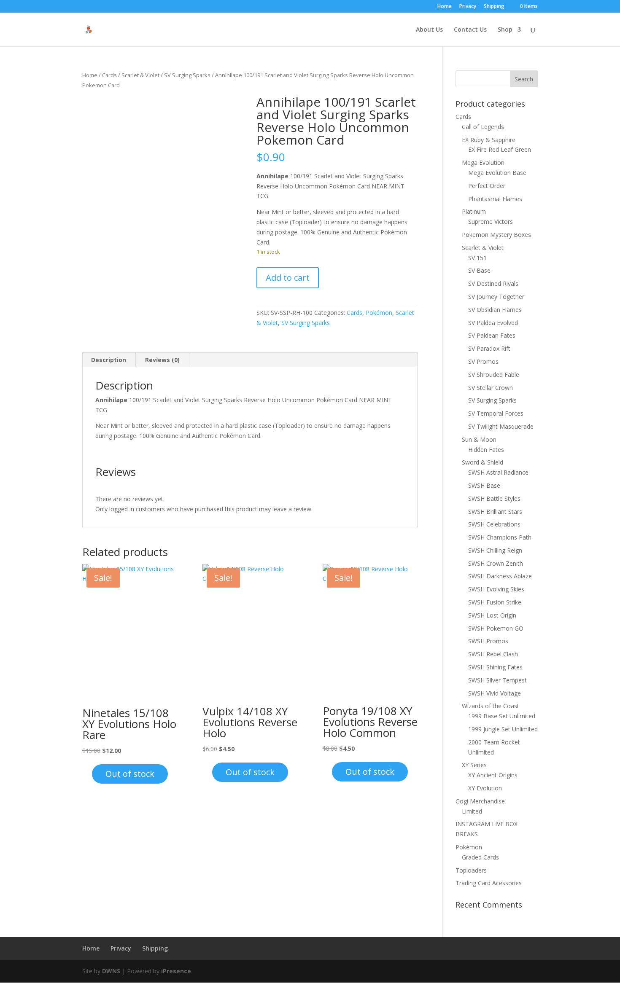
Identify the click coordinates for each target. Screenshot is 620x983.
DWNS (111, 971)
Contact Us (470, 30)
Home (444, 7)
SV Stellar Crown (490, 388)
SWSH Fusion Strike (494, 602)
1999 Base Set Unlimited (501, 716)
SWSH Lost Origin (492, 615)
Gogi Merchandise (480, 801)
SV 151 (477, 258)
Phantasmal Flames (495, 199)
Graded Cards (480, 857)
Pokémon (379, 313)
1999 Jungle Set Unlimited (503, 729)
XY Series (474, 765)
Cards (109, 75)
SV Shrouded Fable (493, 375)
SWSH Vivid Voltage (494, 693)
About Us (429, 30)
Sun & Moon (479, 439)
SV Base (479, 270)
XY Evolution (485, 788)
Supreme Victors (490, 222)
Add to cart (288, 277)
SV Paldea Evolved (493, 323)
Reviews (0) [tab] (162, 360)
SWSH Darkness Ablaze (500, 576)
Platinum (474, 211)
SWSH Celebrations (494, 524)
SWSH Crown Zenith (495, 563)
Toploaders (471, 870)
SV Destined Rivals (493, 283)
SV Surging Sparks (187, 75)
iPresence (176, 971)
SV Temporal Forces (495, 413)
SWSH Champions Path (499, 537)
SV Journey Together (496, 297)
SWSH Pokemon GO (495, 628)
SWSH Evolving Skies (496, 589)
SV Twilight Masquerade (501, 426)
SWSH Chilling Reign (495, 550)
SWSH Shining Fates (495, 667)
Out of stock (129, 773)
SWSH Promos (488, 641)
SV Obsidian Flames (495, 310)
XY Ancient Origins (493, 775)
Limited (472, 811)
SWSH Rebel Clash (493, 654)
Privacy (467, 7)
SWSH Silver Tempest (497, 680)
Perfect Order (486, 186)
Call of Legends (483, 127)
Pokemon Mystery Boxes (496, 235)
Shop (505, 30)
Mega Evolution (483, 162)
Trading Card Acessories (489, 883)
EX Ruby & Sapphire (488, 140)
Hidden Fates (486, 450)
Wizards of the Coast (490, 706)
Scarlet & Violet (140, 75)
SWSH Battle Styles (494, 498)
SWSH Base (484, 485)
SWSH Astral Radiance (498, 472)
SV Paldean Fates (491, 335)
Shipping (494, 7)
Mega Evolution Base (497, 173)
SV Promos (483, 361)
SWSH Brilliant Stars (495, 512)
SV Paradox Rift (489, 348)
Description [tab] (108, 360)
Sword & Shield (482, 462)
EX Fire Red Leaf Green (499, 149)
